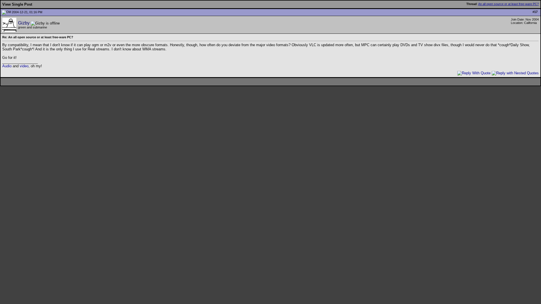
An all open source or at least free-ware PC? (508, 4)
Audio (7, 66)
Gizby (24, 23)
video (24, 66)
